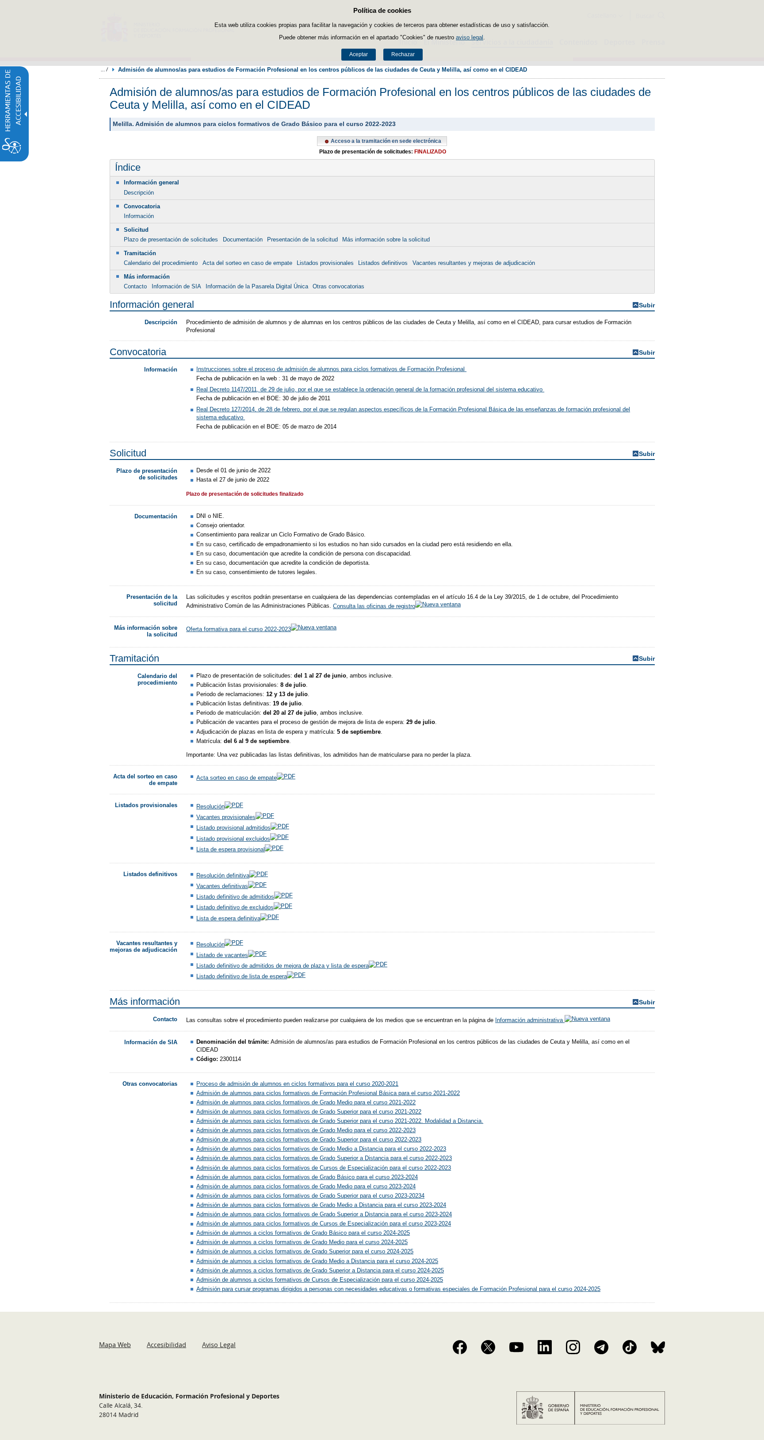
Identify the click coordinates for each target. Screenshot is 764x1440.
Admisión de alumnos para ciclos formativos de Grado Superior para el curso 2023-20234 (310, 1195)
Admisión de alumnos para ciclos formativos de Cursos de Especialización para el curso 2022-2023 (323, 1167)
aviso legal (469, 37)
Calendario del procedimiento (161, 263)
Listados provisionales (325, 263)
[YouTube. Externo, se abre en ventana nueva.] (516, 1347)
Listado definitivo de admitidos (235, 896)
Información (139, 216)
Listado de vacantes (222, 955)
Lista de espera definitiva (228, 918)
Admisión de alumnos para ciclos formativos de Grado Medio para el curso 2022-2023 (306, 1130)
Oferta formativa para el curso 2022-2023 (238, 629)
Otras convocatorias (338, 286)
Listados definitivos (383, 263)
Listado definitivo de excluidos (235, 907)
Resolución (210, 806)
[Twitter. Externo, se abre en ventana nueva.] (488, 1347)
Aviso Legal (219, 1344)
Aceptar (358, 54)
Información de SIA (176, 286)
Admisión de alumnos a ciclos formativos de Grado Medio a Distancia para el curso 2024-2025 (317, 1261)
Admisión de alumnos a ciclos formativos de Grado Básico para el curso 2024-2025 (303, 1232)
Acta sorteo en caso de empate (236, 777)
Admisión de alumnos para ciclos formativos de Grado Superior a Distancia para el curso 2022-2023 (324, 1158)
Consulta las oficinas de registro (374, 606)
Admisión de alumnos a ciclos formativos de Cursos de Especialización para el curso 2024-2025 (319, 1279)
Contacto (135, 286)
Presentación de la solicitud (302, 239)
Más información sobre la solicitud (386, 239)
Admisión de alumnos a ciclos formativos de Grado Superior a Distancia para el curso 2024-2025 (320, 1270)
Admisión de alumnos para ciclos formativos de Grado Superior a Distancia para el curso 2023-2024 (324, 1214)
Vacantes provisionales (226, 817)
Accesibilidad (166, 1344)
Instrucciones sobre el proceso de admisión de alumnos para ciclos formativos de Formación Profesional (331, 369)
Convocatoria (142, 206)
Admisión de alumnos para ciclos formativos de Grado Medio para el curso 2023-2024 (306, 1186)
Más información (147, 276)
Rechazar (403, 54)
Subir (647, 305)
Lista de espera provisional (230, 849)
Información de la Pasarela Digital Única (257, 286)
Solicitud (136, 229)
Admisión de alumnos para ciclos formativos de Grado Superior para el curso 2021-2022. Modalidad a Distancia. (339, 1121)
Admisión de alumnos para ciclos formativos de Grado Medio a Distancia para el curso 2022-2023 (321, 1148)
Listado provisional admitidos (233, 827)
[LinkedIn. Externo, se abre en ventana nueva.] (545, 1347)
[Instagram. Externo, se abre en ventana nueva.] (573, 1347)
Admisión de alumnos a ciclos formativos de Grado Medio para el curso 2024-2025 (302, 1242)
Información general (151, 182)
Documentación (243, 239)
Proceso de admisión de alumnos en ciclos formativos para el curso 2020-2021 (297, 1083)
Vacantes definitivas (222, 886)
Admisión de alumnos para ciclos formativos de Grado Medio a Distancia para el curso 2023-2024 (321, 1205)
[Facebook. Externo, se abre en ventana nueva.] (460, 1347)
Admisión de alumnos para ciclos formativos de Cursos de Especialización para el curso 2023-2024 (323, 1223)
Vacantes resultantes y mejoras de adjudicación (474, 263)
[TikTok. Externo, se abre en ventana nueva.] (630, 1347)
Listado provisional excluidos (233, 838)
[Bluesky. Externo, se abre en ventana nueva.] (658, 1347)
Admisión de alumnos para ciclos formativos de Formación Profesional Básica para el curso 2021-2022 (328, 1093)
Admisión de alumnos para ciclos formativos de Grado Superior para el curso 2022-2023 (308, 1139)
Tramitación (140, 253)
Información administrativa (530, 1020)
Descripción (139, 192)
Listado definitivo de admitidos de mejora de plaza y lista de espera (282, 965)
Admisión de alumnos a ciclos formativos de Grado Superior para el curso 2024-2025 (304, 1251)
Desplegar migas (104, 69)
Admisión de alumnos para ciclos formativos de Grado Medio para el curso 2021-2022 (306, 1102)
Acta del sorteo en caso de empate (247, 263)
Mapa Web (115, 1344)
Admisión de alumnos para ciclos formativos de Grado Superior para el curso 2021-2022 (308, 1111)
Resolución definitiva (222, 875)
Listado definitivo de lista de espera (241, 976)
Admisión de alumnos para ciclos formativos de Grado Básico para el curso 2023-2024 (307, 1177)
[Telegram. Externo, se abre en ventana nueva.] (601, 1347)
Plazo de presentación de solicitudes (171, 239)
